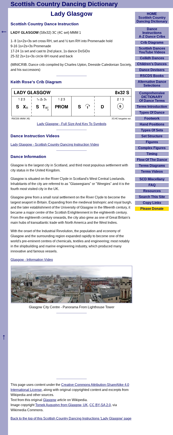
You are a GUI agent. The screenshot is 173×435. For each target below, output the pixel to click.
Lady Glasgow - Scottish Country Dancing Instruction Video (55, 144)
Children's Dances (152, 64)
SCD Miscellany (152, 179)
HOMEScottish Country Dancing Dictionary (152, 17)
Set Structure (151, 136)
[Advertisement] (71, 346)
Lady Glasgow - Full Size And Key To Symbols (71, 124)
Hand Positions (152, 124)
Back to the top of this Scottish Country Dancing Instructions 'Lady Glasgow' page (71, 418)
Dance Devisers (152, 70)
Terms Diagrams (152, 165)
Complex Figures (152, 148)
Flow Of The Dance (152, 160)
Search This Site (152, 197)
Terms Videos (152, 171)
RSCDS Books (152, 76)
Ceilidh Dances (152, 58)
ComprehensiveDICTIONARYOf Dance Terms (152, 96)
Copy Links (152, 203)
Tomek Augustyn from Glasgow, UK (61, 405)
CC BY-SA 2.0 (100, 405)
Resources (152, 191)
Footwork (151, 118)
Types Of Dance (152, 112)
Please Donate (152, 208)
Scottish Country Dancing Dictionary (64, 4)
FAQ (152, 185)
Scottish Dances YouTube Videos (152, 50)
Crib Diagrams (152, 42)
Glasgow (49, 400)
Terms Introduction (152, 106)
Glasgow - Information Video (32, 259)
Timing (151, 154)
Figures (152, 142)
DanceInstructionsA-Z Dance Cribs (152, 32)
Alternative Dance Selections (152, 83)
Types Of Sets (152, 130)
